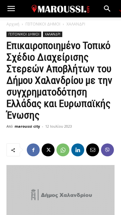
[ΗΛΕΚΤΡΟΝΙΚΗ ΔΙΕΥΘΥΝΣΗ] (92, 149)
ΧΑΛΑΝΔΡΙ (75, 24)
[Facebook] (33, 149)
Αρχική (12, 24)
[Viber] (107, 149)
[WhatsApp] (62, 149)
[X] (48, 149)
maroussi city (27, 126)
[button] (11, 8)
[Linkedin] (77, 149)
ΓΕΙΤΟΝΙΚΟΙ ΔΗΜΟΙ (42, 24)
